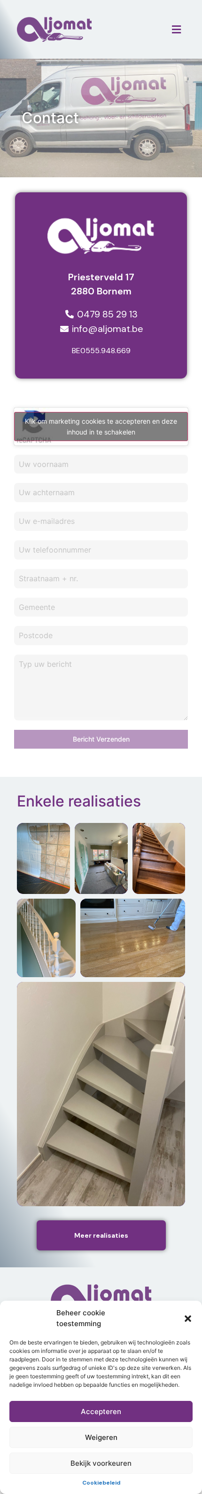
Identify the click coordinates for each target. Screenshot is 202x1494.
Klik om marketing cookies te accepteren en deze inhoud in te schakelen (101, 426)
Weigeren (101, 1437)
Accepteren (101, 1411)
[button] (188, 1318)
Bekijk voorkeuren (101, 1463)
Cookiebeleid (101, 1482)
